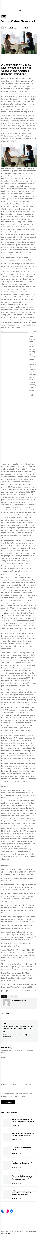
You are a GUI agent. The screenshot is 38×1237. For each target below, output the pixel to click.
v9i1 (8, 1013)
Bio (5, 996)
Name (4, 1084)
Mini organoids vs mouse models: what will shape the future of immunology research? (23, 1192)
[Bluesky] (11, 1211)
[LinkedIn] (3, 1211)
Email (15, 1084)
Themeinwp (7, 1233)
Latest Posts (13, 996)
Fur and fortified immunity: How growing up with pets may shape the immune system (23, 1177)
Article (4, 16)
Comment (5, 1057)
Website (28, 1084)
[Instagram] (7, 1211)
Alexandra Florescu (11, 28)
